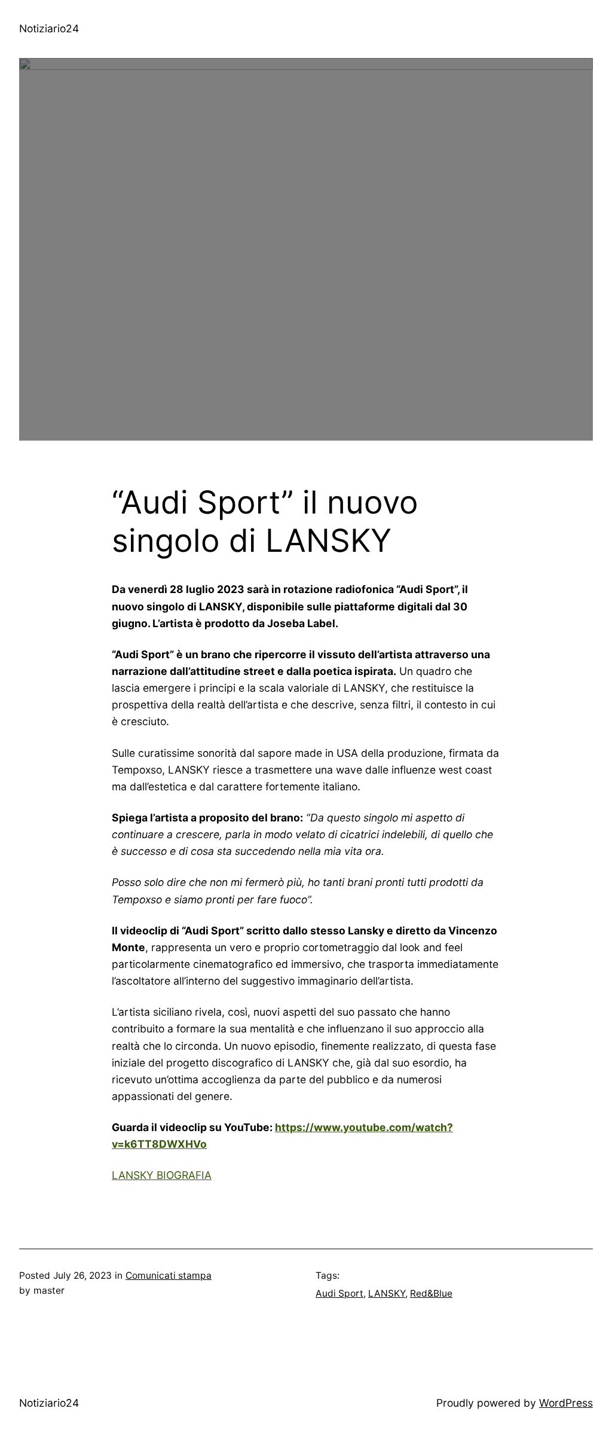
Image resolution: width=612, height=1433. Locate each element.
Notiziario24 (49, 28)
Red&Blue (431, 1293)
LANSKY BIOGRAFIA (162, 1175)
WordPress (566, 1403)
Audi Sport (339, 1293)
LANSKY (386, 1293)
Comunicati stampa (169, 1275)
